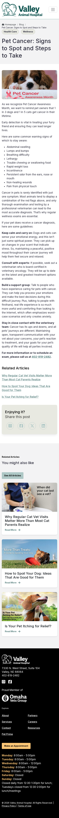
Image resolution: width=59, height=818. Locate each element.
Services (7, 721)
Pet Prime (7, 734)
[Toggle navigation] (53, 10)
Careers (32, 721)
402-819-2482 (41, 356)
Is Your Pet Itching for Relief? (20, 396)
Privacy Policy (9, 806)
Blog (21, 24)
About (5, 715)
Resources (34, 727)
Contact (6, 727)
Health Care (10, 31)
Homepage (10, 24)
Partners (32, 715)
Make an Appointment (16, 746)
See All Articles (12, 475)
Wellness (28, 31)
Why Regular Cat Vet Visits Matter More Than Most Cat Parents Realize (27, 521)
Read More (10, 530)
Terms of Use (24, 806)
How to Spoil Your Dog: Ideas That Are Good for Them (28, 575)
